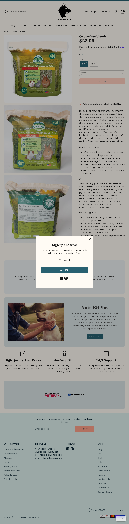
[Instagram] (66, 278)
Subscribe (65, 269)
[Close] (90, 239)
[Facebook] (61, 278)
